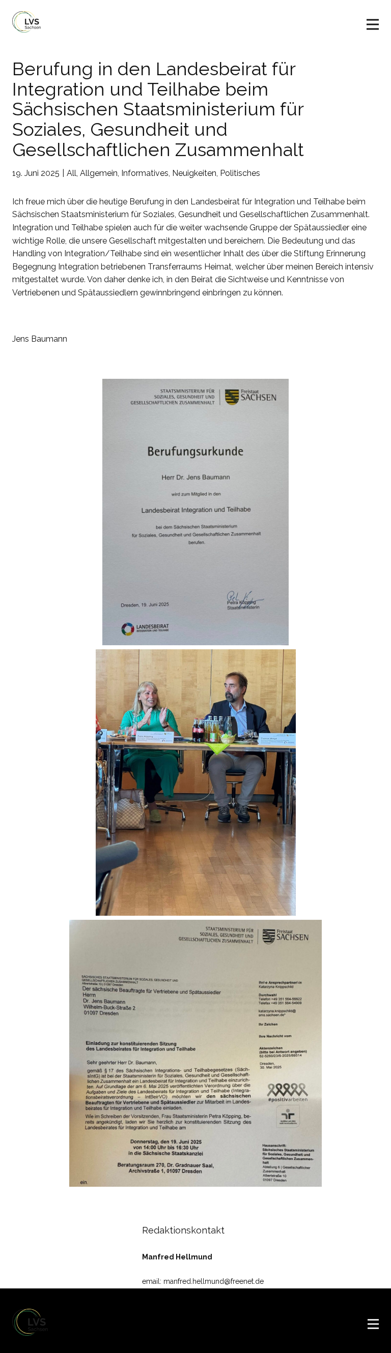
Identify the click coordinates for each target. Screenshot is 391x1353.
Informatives (145, 173)
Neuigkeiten (194, 173)
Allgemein (99, 173)
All (71, 173)
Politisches (240, 173)
